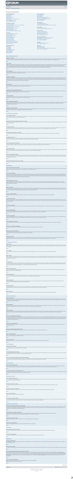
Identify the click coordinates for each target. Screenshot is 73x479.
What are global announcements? (10, 49)
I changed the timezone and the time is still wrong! (12, 26)
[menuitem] (7, 6)
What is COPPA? (8, 15)
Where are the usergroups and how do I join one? (43, 17)
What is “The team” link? (40, 20)
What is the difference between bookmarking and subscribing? (45, 37)
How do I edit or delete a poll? (10, 37)
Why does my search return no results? (42, 32)
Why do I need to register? (9, 14)
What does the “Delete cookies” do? (11, 21)
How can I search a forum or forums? (42, 31)
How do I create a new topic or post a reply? (12, 33)
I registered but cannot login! (10, 17)
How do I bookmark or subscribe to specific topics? (43, 38)
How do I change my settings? (10, 24)
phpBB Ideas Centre (45, 447)
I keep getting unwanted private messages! (42, 24)
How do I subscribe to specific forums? (42, 39)
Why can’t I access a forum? (10, 38)
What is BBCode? (8, 46)
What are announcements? (9, 50)
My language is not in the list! (10, 27)
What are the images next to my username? (12, 28)
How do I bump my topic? (9, 43)
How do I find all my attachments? (41, 43)
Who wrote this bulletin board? (41, 46)
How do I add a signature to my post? (11, 35)
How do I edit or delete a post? (10, 34)
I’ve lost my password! (9, 19)
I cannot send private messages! (41, 23)
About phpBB (8, 442)
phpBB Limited (30, 441)
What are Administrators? (40, 14)
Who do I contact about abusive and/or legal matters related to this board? (46, 48)
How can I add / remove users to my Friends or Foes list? (44, 28)
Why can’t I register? (9, 16)
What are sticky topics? (9, 51)
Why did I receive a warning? (10, 40)
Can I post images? (8, 48)
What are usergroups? (40, 16)
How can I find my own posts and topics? (42, 34)
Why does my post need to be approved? (11, 42)
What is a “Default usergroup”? (41, 19)
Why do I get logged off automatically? (11, 20)
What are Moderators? (40, 15)
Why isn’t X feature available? (41, 47)
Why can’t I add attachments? (10, 39)
